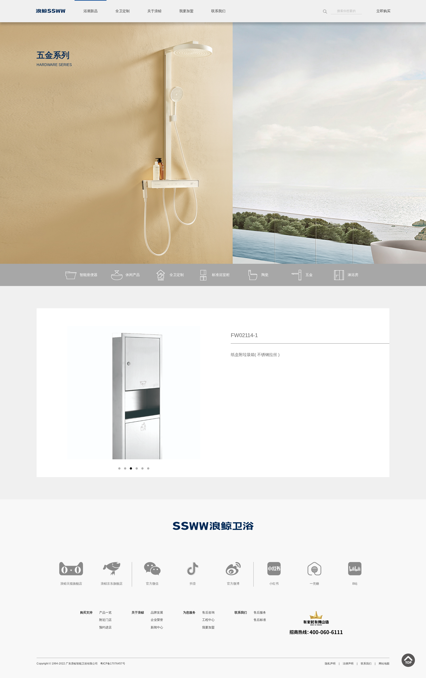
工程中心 (208, 620)
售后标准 (260, 620)
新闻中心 (157, 627)
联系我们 (218, 11)
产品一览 (105, 612)
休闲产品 (133, 275)
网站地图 (384, 663)
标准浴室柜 (221, 275)
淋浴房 (353, 275)
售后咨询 (208, 612)
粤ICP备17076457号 (112, 663)
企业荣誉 (157, 620)
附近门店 (105, 620)
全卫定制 (122, 11)
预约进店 (105, 627)
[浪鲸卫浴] (51, 11)
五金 (309, 275)
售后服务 (260, 612)
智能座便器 (88, 275)
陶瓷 (264, 275)
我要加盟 (186, 11)
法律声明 (348, 663)
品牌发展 (157, 612)
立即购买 (383, 11)
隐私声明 (330, 663)
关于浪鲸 (154, 11)
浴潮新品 (90, 11)
